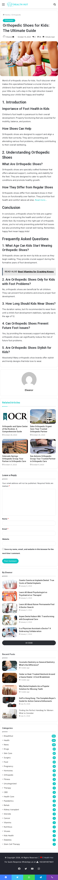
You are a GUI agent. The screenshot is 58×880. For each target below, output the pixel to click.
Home (7, 15)
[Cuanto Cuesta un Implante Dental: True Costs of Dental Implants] (9, 584)
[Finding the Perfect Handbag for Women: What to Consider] (9, 714)
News (6, 745)
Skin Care (8, 753)
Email (5, 529)
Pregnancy (8, 766)
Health (6, 740)
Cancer (7, 818)
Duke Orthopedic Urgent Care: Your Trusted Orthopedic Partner (41, 429)
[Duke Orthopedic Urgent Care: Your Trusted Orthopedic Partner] (43, 416)
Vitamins (7, 822)
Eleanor (9, 37)
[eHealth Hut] (17, 4)
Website (5, 539)
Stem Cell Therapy (12, 844)
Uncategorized (10, 783)
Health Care (9, 796)
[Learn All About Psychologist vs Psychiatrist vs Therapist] (9, 596)
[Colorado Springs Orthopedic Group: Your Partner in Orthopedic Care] (15, 446)
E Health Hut (47, 857)
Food (6, 762)
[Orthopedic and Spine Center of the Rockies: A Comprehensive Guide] (15, 416)
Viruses (7, 831)
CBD (6, 792)
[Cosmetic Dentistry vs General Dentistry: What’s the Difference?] (9, 666)
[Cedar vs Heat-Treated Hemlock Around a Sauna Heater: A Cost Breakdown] (9, 678)
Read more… (41, 200)
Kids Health (9, 835)
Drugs (6, 749)
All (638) (29, 643)
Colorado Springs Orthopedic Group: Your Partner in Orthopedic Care (14, 458)
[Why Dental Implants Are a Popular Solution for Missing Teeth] (9, 690)
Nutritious (8, 827)
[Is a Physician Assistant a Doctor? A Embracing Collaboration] (9, 632)
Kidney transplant (11, 809)
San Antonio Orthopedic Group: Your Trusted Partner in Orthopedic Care (43, 458)
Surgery (7, 758)
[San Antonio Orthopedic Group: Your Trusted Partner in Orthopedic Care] (43, 446)
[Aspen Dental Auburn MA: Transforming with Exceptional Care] (9, 620)
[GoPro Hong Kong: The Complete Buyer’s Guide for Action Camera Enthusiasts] (9, 702)
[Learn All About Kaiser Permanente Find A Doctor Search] (9, 608)
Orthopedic (16, 15)
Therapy (7, 788)
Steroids (7, 814)
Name (5, 519)
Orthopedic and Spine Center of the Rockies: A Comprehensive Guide (15, 429)
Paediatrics (8, 801)
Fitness (7, 779)
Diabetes (7, 840)
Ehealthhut (8, 736)
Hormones (8, 771)
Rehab (6, 805)
